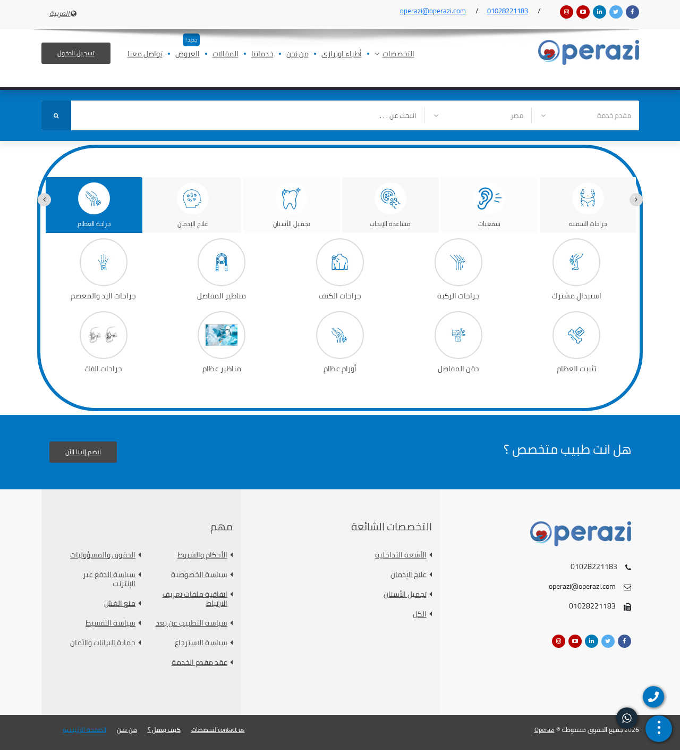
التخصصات (398, 54)
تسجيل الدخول (76, 53)
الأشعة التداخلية (401, 555)
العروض (187, 54)
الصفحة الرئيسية (84, 730)
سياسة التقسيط (110, 623)
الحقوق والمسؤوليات (102, 555)
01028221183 (507, 10)
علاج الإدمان (408, 574)
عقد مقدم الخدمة (199, 662)
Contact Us (231, 730)
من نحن (297, 54)
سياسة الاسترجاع (201, 642)
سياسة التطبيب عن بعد (191, 623)
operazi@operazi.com (433, 10)
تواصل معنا (145, 54)
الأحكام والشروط (202, 555)
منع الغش (119, 603)
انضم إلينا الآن (83, 452)
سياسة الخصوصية (199, 574)
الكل (420, 614)
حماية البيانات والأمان (102, 642)
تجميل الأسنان (405, 594)
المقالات (225, 54)
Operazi (544, 729)
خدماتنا (262, 54)
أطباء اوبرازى (341, 54)
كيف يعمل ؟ (164, 730)
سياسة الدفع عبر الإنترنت (109, 579)
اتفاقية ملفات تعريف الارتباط (195, 599)
